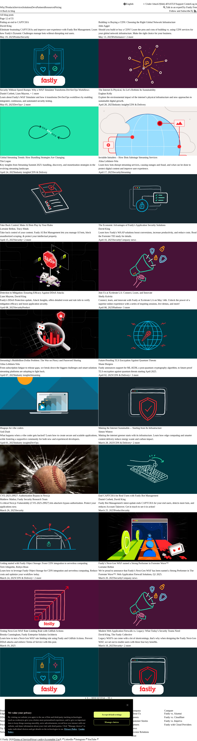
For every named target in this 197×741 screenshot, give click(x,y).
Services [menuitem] (18, 7)
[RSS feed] (195, 11)
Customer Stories (139, 721)
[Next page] (111, 698)
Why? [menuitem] (3, 7)
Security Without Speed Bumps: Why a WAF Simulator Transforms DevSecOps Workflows (44, 90)
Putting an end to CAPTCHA (14, 22)
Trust (133, 735)
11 (95, 698)
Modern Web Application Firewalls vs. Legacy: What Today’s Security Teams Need (139, 631)
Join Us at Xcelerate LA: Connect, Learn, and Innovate (125, 292)
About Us (136, 713)
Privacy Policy (70, 729)
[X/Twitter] (192, 11)
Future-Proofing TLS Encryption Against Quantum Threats (127, 360)
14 (103, 698)
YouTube (91, 739)
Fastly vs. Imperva (173, 721)
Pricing (3, 724)
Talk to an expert (174, 7)
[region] (69, 717)
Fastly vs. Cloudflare (174, 717)
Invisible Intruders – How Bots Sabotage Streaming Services (127, 157)
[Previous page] (85, 698)
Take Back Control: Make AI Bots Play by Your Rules (26, 225)
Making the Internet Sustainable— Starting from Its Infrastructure (130, 428)
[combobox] (134, 4)
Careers (135, 717)
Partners (135, 724)
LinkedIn (68, 739)
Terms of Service (22, 739)
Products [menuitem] (10, 7)
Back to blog (8, 11)
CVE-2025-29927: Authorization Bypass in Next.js (25, 495)
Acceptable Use (52, 739)
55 (109, 698)
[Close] (127, 705)
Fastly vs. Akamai (173, 713)
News (134, 728)
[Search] (164, 7)
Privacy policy (37, 739)
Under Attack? (152, 4)
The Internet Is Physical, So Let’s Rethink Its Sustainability (127, 90)
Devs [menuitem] (34, 7)
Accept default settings (112, 714)
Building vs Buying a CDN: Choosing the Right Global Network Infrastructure (136, 22)
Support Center (183, 4)
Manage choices (112, 722)
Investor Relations (140, 732)
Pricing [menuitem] (57, 7)
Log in (194, 4)
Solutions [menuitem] (27, 7)
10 (92, 698)
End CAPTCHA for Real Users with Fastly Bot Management (128, 495)
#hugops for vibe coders (11, 428)
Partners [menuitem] (40, 7)
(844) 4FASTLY (168, 4)
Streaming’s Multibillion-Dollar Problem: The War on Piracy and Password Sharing (40, 360)
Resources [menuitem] (49, 7)
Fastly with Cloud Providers (177, 724)
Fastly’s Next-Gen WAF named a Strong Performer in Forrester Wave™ (133, 563)
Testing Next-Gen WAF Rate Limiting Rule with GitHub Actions (31, 631)
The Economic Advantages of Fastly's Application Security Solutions (131, 225)
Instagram (80, 739)
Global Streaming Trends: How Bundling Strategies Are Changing (32, 157)
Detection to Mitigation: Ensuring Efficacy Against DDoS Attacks (32, 292)
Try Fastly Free (189, 7)
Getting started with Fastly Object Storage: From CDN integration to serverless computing (43, 563)
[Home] (8, 5)
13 (100, 698)
